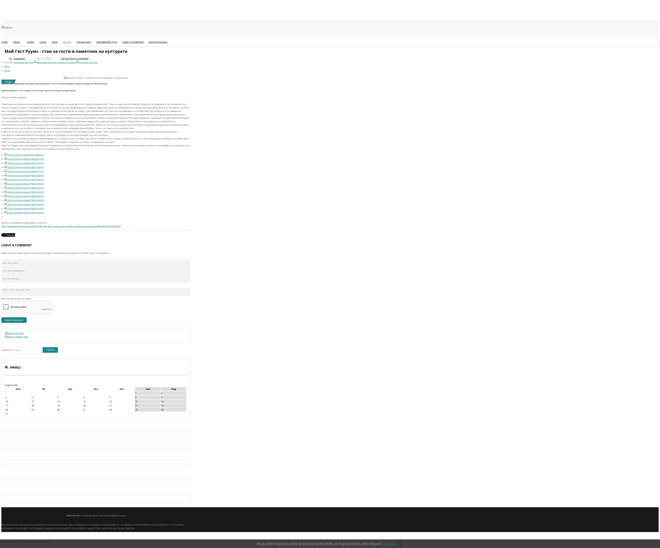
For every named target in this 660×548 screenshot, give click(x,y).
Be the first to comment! (75, 58)
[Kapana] (6, 27)
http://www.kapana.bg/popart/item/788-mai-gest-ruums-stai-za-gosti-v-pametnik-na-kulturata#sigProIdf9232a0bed (61, 226)
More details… (389, 543)
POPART (8, 81)
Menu (3, 50)
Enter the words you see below (16, 298)
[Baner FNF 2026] (14, 333)
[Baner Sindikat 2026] (16, 336)
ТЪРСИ (50, 350)
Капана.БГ (19, 58)
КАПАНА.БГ (7, 350)
